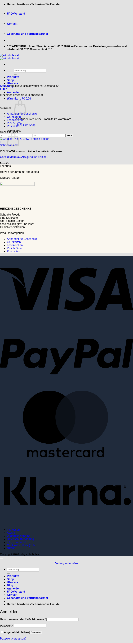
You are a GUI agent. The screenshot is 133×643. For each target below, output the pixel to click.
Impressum (13, 529)
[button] (13, 92)
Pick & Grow (14, 123)
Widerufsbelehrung (18, 535)
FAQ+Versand (16, 13)
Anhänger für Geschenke (22, 238)
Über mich (13, 83)
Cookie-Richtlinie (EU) (21, 545)
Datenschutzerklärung (20, 539)
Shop (10, 80)
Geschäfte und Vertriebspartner (27, 33)
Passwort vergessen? (13, 638)
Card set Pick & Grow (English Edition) (23, 156)
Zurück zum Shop (25, 124)
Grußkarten (14, 116)
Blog (10, 585)
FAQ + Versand (16, 542)
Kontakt (12, 23)
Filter (69, 135)
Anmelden (36, 632)
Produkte (13, 77)
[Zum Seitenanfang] (1, 558)
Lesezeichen (15, 119)
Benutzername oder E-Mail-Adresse (23, 619)
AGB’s (11, 532)
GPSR (11, 548)
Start (3, 85)
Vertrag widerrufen (66, 563)
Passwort (6, 625)
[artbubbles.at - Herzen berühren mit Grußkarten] (9, 57)
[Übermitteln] (15, 74)
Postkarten (13, 126)
